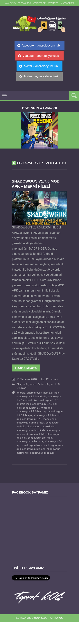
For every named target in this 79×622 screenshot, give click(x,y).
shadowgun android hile (41, 426)
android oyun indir (37, 392)
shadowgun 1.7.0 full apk (37, 407)
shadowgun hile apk (33, 449)
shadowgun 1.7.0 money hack (39, 419)
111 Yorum (52, 379)
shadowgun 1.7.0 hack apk (32, 411)
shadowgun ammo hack (30, 422)
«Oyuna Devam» (26, 367)
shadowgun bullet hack (30, 441)
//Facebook (39, 3)
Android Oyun (45, 384)
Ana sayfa (10, 3)
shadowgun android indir (31, 430)
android (21, 392)
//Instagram (67, 3)
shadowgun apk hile (33, 434)
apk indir (54, 392)
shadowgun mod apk (42, 452)
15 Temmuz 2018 (27, 379)
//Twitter (53, 3)
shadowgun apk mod (40, 437)
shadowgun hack (32, 445)
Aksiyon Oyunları (26, 384)
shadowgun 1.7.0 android (31, 396)
